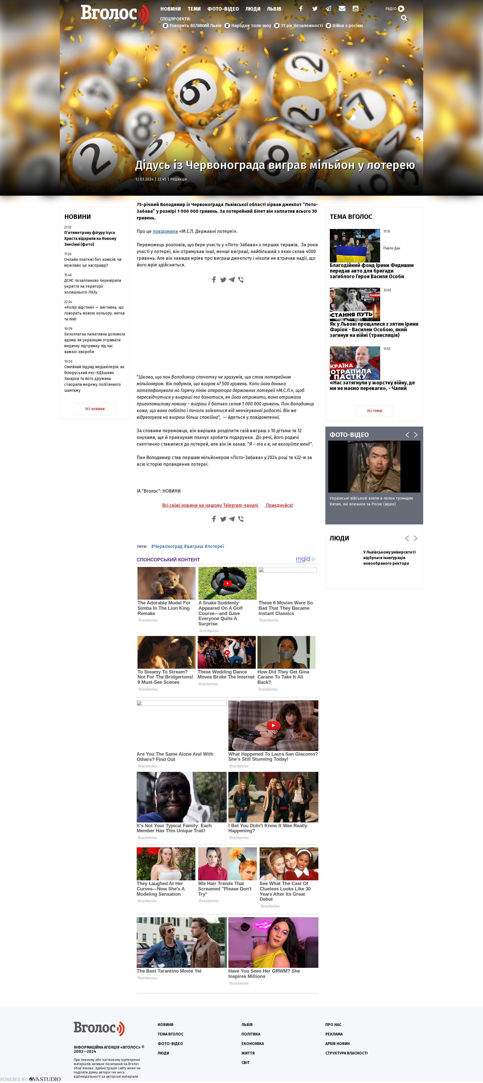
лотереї (215, 546)
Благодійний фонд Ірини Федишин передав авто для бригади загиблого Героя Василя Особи (372, 271)
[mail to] (342, 9)
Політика (251, 1034)
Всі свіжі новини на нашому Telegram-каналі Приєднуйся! (227, 505)
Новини (170, 9)
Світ (246, 1062)
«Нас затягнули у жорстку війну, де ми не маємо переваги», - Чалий (372, 385)
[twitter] (315, 9)
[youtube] (356, 9)
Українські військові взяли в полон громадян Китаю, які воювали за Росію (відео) (371, 501)
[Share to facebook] (214, 280)
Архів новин (337, 1043)
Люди (253, 9)
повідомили (165, 231)
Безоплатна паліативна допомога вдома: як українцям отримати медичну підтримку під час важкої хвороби (94, 343)
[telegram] (329, 9)
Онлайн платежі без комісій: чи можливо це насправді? (92, 262)
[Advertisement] (227, 328)
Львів (274, 9)
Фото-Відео (223, 9)
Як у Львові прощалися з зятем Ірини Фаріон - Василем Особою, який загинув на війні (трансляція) (374, 329)
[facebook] (300, 9)
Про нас (333, 1024)
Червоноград (168, 546)
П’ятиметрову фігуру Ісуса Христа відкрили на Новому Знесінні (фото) (90, 238)
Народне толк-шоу (251, 25)
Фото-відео (170, 1043)
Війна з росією (348, 25)
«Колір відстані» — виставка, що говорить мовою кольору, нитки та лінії (94, 313)
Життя (248, 1053)
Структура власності (346, 1053)
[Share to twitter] (223, 280)
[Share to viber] (240, 280)
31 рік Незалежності (302, 25)
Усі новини (95, 408)
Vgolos (115, 14)
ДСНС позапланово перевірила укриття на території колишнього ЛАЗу (92, 286)
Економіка (253, 1043)
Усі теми (374, 410)
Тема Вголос (170, 1034)
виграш (195, 546)
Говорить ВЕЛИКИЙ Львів (196, 25)
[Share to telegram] (232, 280)
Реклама (334, 1034)
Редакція (178, 179)
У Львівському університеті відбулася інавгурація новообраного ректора (389, 558)
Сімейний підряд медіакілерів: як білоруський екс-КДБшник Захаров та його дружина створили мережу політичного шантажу (94, 379)
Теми (194, 9)
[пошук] (404, 17)
